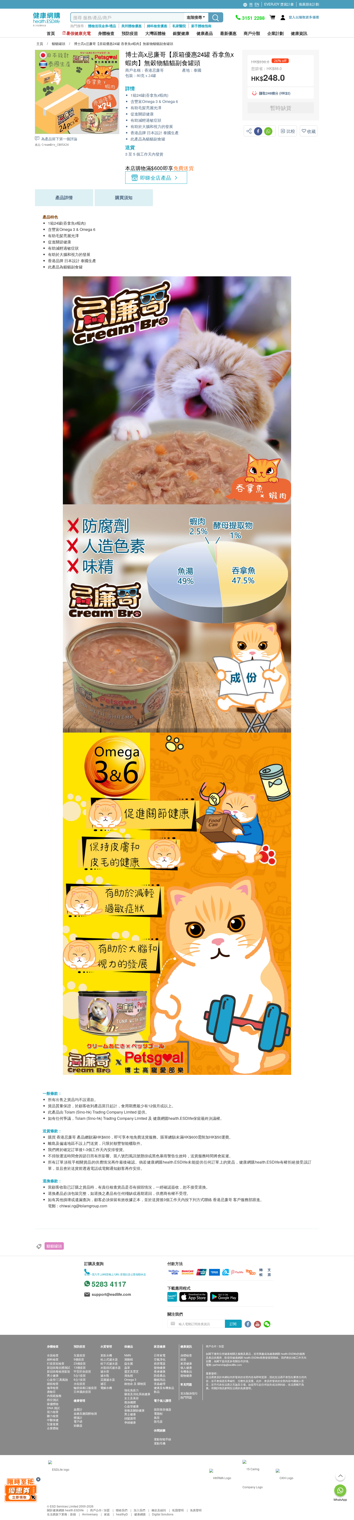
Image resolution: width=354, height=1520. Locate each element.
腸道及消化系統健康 (137, 1394)
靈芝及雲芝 (131, 1371)
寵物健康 (159, 1367)
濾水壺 (104, 1371)
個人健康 (186, 1367)
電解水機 (106, 1388)
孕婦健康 (130, 1422)
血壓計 (78, 1409)
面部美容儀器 (162, 1409)
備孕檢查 (53, 1388)
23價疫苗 (80, 1363)
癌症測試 (53, 1400)
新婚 (73, 1514)
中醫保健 (53, 1420)
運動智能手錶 (162, 1439)
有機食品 (186, 1371)
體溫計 (78, 1417)
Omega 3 (130, 1379)
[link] (58, 1469)
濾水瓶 (104, 1375)
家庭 (107, 1514)
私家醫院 (179, 25)
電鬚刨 (158, 1413)
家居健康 (186, 1363)
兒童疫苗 (79, 1355)
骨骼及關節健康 (134, 1410)
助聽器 (78, 1425)
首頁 (51, 33)
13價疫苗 (80, 1367)
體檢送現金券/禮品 (102, 25)
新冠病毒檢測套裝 (58, 1371)
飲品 (157, 1391)
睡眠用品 (159, 1379)
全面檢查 (53, 1355)
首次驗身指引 (189, 1393)
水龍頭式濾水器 (110, 1367)
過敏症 (51, 1391)
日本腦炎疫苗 (82, 1391)
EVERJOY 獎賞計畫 (279, 4)
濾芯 (103, 1383)
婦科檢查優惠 (157, 25)
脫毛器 (158, 1421)
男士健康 (53, 1375)
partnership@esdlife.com (227, 1365)
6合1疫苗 (80, 1379)
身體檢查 (186, 1355)
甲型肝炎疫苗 (82, 1371)
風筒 (157, 1417)
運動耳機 (159, 1443)
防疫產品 (159, 1375)
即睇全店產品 (155, 177)
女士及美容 (131, 1398)
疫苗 (183, 1359)
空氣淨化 (159, 1359)
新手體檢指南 (201, 25)
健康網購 (140, 1514)
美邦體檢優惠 (131, 25)
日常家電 (159, 1355)
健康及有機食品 (164, 1388)
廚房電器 (159, 1363)
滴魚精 (128, 1375)
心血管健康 (131, 1406)
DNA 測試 (53, 1408)
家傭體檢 (53, 1404)
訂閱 (233, 1323)
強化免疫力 (131, 1390)
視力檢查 (53, 1412)
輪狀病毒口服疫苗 (85, 1388)
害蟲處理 (159, 1383)
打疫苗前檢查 (55, 1363)
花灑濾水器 (107, 1379)
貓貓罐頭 (54, 1246)
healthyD (122, 1514)
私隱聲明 (178, 1510)
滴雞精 (128, 1359)
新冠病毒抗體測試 (58, 1367)
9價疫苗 (79, 1359)
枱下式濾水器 (109, 1363)
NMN (127, 1355)
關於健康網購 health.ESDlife (65, 1510)
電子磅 (78, 1421)
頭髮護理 (130, 1418)
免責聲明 (196, 1510)
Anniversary (90, 1514)
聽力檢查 (53, 1416)
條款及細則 (158, 1510)
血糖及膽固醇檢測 (85, 1413)
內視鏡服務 (54, 1395)
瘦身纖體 (130, 1402)
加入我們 (139, 1510)
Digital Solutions (162, 1514)
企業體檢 (53, 1428)
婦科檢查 (53, 1359)
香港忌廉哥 (154, 70)
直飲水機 (106, 1355)
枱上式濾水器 (109, 1359)
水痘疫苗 (79, 1383)
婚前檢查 (53, 1383)
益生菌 (128, 1363)
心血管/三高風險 (57, 1379)
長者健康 (159, 1371)
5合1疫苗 (80, 1375)
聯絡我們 (121, 1510)
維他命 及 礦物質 (135, 1383)
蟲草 (127, 1367)
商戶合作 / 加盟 (100, 1510)
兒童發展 (53, 1424)
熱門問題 (186, 1397)
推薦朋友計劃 (309, 4)
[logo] (47, 26)
